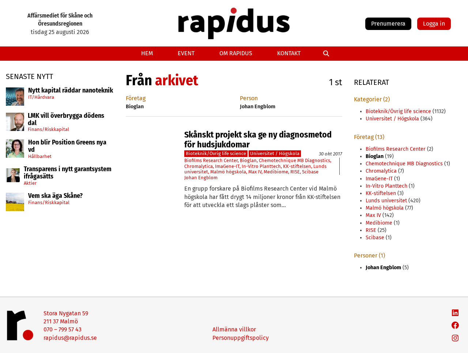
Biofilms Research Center (211, 160)
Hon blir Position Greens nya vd (67, 146)
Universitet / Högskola (274, 153)
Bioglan (248, 160)
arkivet (176, 80)
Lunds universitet (386, 201)
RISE (295, 171)
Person (249, 98)
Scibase (310, 171)
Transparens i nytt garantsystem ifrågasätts (68, 173)
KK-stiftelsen (297, 166)
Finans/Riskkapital (48, 129)
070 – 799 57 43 (63, 329)
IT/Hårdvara (41, 96)
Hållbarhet (40, 156)
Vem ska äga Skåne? (55, 196)
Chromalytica (198, 166)
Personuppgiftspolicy (240, 337)
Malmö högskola (228, 171)
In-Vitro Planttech (261, 166)
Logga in (434, 23)
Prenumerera (388, 23)
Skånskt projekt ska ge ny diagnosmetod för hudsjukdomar (258, 139)
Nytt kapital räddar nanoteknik (70, 90)
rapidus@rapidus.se (70, 337)
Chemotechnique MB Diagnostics (294, 160)
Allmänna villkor (234, 329)
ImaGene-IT (227, 166)
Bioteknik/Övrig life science (216, 153)
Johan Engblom (201, 177)
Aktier (30, 183)
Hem (147, 53)
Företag (136, 98)
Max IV (254, 171)
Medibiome (276, 171)
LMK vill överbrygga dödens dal (66, 119)
